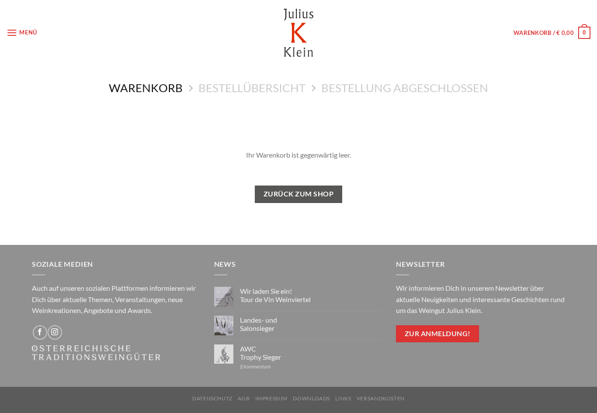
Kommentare (255, 366)
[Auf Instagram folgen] (55, 332)
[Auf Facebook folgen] (40, 332)
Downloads (311, 398)
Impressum (271, 398)
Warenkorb (146, 87)
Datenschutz (212, 398)
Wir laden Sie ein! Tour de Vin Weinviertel (275, 295)
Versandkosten (381, 398)
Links (343, 398)
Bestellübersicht (251, 87)
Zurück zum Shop (298, 194)
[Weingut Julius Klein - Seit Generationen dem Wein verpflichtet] (298, 32)
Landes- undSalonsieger (258, 324)
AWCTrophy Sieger (260, 352)
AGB (244, 398)
